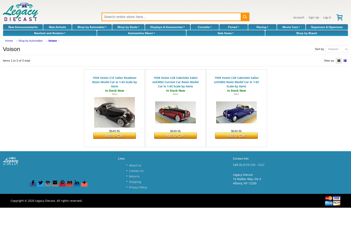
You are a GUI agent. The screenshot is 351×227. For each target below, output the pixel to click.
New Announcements (23, 27)
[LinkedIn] (77, 185)
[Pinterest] (62, 185)
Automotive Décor (140, 33)
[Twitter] (40, 185)
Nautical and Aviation (49, 33)
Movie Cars (290, 27)
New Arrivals (57, 27)
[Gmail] (69, 185)
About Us (135, 165)
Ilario (114, 94)
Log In (327, 17)
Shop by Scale (127, 27)
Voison (52, 40)
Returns (134, 176)
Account (298, 17)
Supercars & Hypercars (327, 27)
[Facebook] (33, 185)
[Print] (47, 185)
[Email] (55, 185)
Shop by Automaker (91, 27)
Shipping (135, 182)
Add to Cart (114, 136)
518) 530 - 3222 (254, 165)
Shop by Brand (306, 33)
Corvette (204, 27)
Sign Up (314, 17)
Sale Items (225, 33)
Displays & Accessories (166, 27)
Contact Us (136, 171)
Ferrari (232, 27)
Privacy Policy (138, 187)
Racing (261, 27)
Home (9, 40)
